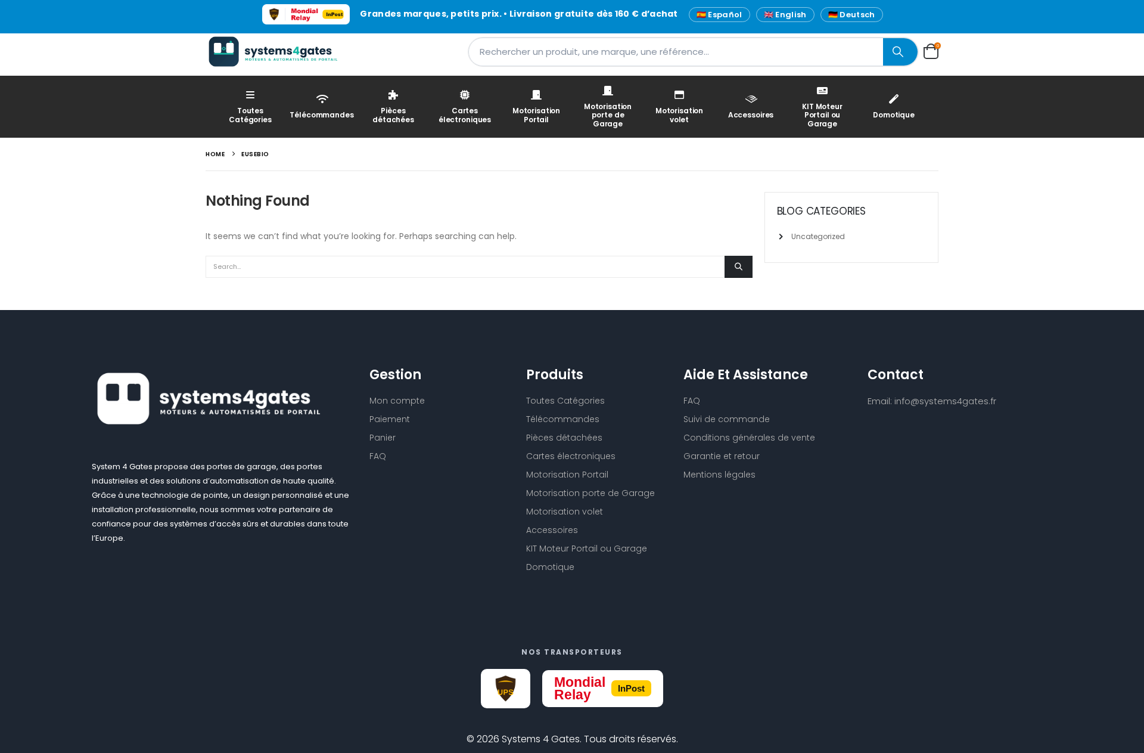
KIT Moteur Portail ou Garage (822, 115)
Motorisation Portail (536, 115)
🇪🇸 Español (719, 14)
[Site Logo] (280, 51)
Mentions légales (719, 475)
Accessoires (751, 115)
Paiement (389, 419)
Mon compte (397, 401)
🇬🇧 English (785, 14)
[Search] (900, 52)
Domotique (894, 115)
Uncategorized (818, 236)
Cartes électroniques (465, 115)
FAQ (377, 456)
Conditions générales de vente (749, 438)
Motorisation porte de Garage (608, 115)
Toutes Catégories (250, 115)
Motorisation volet (679, 115)
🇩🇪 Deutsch (851, 14)
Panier (382, 438)
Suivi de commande (726, 419)
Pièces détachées (393, 115)
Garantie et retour (721, 456)
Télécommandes (321, 115)
